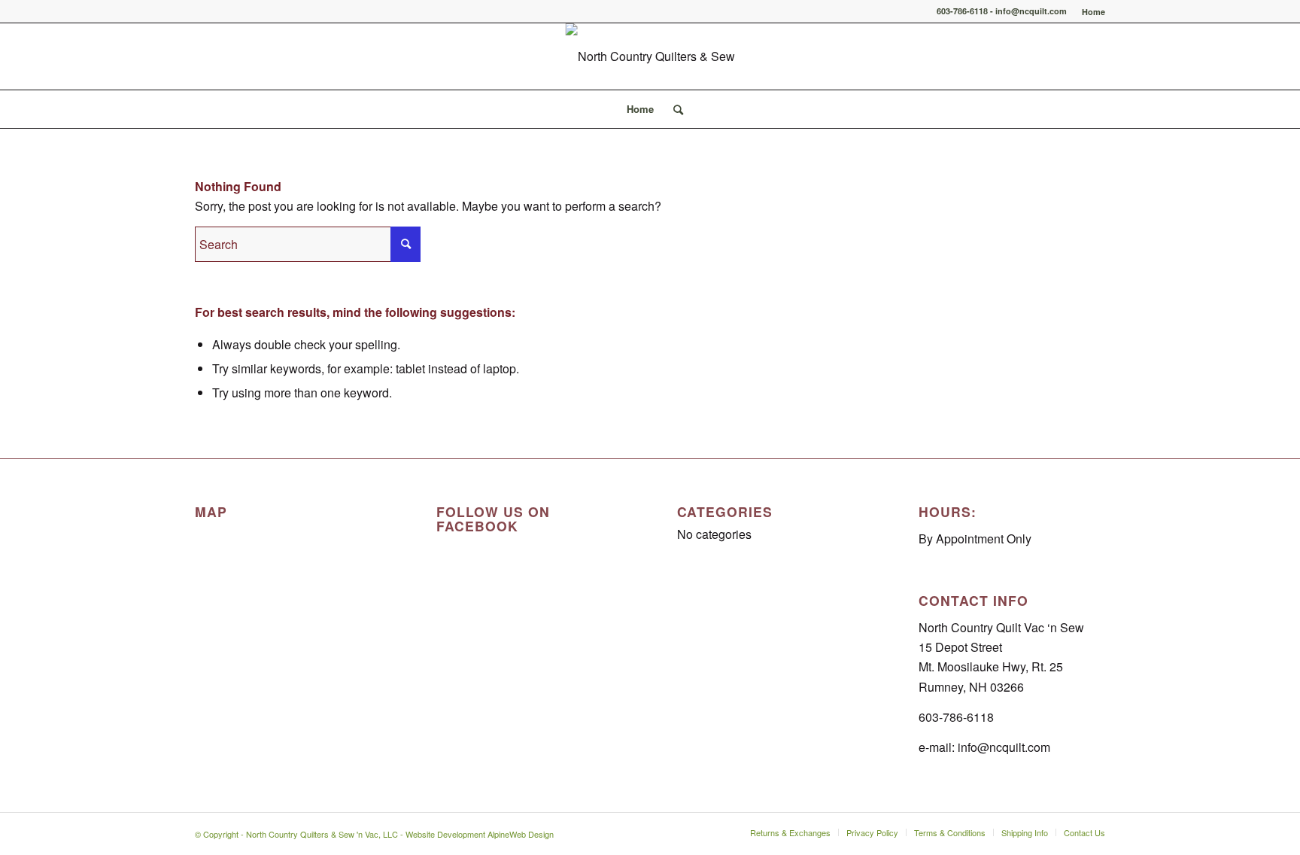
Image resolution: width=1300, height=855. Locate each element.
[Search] (673, 109)
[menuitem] (1089, 12)
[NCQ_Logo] (650, 56)
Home (1093, 11)
